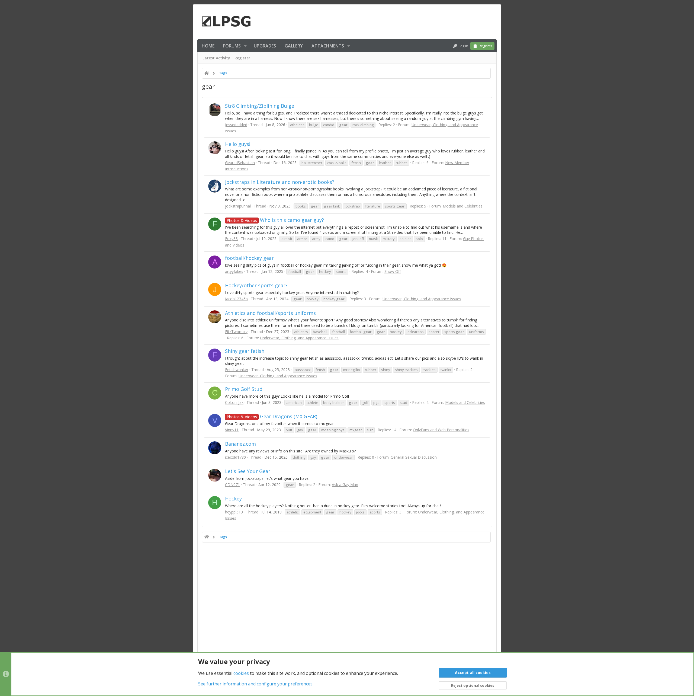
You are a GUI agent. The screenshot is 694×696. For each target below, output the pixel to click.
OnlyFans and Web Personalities (441, 429)
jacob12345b (236, 298)
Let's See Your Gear (247, 471)
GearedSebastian (240, 162)
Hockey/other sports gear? (256, 285)
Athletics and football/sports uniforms (270, 313)
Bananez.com (240, 443)
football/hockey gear (249, 258)
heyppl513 (234, 512)
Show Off (392, 271)
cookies (241, 673)
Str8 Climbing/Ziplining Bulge (259, 106)
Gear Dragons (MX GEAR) (272, 416)
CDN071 (232, 484)
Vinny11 (232, 429)
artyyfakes (234, 271)
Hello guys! (237, 144)
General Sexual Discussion (414, 457)
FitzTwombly (236, 331)
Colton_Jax (234, 402)
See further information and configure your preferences (255, 684)
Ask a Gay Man (345, 484)
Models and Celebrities (463, 206)
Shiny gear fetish (244, 351)
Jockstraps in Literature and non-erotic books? (279, 182)
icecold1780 (235, 457)
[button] (245, 46)
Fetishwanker (236, 369)
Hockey (233, 498)
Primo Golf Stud (243, 389)
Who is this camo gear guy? (275, 220)
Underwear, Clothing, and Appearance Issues (422, 298)
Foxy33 (231, 238)
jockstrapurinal (238, 206)
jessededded (236, 124)
